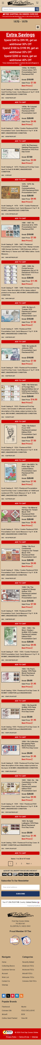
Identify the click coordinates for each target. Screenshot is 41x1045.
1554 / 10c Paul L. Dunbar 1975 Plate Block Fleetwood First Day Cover (29, 672)
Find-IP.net (37, 906)
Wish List (5, 977)
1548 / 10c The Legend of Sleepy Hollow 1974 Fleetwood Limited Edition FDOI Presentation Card (29, 592)
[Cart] (37, 2)
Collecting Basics (8, 966)
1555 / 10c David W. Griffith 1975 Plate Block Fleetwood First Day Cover (29, 708)
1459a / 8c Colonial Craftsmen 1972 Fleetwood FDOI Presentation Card (29, 110)
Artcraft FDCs (27, 973)
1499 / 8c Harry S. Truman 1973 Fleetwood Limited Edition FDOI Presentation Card (29, 311)
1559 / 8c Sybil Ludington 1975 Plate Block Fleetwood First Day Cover (30, 824)
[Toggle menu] (3, 3)
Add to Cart (20, 102)
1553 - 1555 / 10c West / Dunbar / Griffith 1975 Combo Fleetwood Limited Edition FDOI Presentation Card (29, 633)
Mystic (23, 1007)
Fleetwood (6, 1007)
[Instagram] (17, 996)
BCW (23, 1014)
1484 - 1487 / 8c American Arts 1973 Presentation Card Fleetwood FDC (29, 226)
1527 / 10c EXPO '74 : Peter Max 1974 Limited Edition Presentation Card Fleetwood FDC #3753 (30, 469)
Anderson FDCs (28, 966)
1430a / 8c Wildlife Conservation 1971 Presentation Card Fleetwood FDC (29, 71)
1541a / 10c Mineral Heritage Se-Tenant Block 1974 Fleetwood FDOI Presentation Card (29, 512)
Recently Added (28, 962)
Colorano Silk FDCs (29, 981)
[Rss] (21, 996)
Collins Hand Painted (9, 1018)
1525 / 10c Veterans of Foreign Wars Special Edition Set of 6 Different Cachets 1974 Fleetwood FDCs (30, 389)
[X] (8, 996)
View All (24, 1018)
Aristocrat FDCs (28, 970)
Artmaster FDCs (28, 977)
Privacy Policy (11, 1037)
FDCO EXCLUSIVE (28, 1011)
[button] (37, 27)
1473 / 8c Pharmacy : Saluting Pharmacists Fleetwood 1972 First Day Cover (30, 148)
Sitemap (5, 985)
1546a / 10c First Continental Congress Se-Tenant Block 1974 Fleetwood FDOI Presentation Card (30, 551)
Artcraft (4, 1014)
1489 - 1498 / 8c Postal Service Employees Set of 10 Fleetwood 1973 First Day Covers (30, 270)
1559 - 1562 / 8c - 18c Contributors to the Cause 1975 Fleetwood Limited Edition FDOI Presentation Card (30, 785)
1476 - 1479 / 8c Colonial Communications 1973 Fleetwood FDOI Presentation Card (30, 188)
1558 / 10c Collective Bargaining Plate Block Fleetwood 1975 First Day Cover (30, 745)
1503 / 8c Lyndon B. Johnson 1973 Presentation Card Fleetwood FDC (29, 349)
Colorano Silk (7, 1011)
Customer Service (8, 970)
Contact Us (6, 981)
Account (5, 973)
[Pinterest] (12, 996)
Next (28, 864)
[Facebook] (4, 996)
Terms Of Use (24, 1037)
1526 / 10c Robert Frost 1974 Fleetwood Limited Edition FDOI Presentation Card (29, 430)
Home (4, 962)
